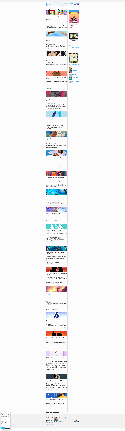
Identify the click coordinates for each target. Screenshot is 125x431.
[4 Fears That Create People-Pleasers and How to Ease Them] (56, 194)
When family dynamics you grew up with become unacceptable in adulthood (74, 49)
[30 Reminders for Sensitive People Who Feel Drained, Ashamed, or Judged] (56, 96)
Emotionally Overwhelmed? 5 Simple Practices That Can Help (75, 75)
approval (63, 201)
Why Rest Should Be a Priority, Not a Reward (74, 67)
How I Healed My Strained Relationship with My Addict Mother (56, 380)
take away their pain (60, 237)
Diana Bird (48, 120)
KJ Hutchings (48, 197)
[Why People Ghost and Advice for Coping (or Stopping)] (56, 175)
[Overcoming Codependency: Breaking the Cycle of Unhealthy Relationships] (56, 36)
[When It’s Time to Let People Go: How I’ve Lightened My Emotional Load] (56, 397)
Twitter (65, 417)
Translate (73, 27)
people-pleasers (48, 365)
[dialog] (5, 421)
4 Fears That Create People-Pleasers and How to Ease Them (56, 196)
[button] (5, 429)
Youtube (65, 419)
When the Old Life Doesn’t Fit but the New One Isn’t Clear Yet (75, 78)
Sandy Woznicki (49, 159)
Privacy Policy (48, 424)
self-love (58, 325)
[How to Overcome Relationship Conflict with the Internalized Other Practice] (56, 271)
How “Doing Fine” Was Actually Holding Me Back (75, 71)
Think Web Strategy (75, 420)
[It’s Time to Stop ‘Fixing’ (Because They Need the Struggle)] (56, 228)
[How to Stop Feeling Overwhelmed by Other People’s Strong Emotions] (56, 116)
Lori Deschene (48, 19)
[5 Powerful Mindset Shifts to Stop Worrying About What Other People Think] (56, 155)
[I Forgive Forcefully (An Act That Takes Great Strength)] (56, 291)
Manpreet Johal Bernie (49, 140)
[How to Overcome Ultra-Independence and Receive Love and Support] (56, 75)
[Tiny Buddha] (52, 5)
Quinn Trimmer (48, 320)
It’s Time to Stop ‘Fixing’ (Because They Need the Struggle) (55, 230)
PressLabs (75, 417)
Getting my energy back (72, 45)
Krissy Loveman (49, 60)
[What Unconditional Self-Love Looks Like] (56, 211)
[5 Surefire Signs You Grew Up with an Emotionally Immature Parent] (56, 136)
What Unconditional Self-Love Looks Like (53, 213)
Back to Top (47, 426)
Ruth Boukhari (48, 340)
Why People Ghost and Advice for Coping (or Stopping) (55, 177)
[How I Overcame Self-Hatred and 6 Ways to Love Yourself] (56, 317)
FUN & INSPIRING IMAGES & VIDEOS (75, 64)
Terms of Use (51, 424)
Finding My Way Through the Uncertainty (74, 46)
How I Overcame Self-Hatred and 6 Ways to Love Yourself (55, 319)
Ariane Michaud (48, 40)
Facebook (65, 418)
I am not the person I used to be (73, 51)
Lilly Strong (48, 294)
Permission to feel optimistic (72, 50)
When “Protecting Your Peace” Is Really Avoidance (75, 81)
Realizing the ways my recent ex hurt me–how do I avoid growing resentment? (74, 48)
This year (70, 44)
